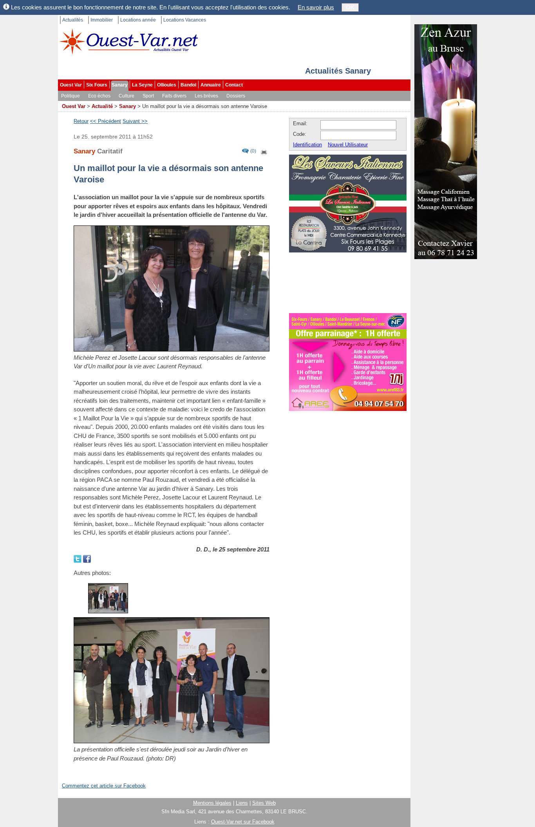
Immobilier (101, 20)
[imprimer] (264, 151)
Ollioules (166, 85)
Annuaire (211, 85)
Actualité (102, 106)
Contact (234, 85)
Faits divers (174, 96)
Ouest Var (71, 85)
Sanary (120, 85)
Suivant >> (135, 121)
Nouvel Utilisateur (348, 145)
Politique (70, 96)
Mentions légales (212, 803)
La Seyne (142, 85)
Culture (126, 96)
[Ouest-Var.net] (128, 41)
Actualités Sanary (338, 70)
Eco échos (99, 96)
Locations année (138, 20)
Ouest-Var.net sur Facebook (243, 822)
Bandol (188, 85)
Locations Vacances (184, 20)
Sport (148, 96)
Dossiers (235, 96)
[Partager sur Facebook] (87, 558)
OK (350, 7)
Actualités (72, 20)
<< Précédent (105, 121)
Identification (307, 145)
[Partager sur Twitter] (78, 558)
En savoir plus (316, 7)
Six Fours (96, 85)
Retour (81, 121)
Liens (242, 803)
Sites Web (264, 803)
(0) (253, 151)
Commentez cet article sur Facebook (104, 786)
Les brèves (206, 96)
